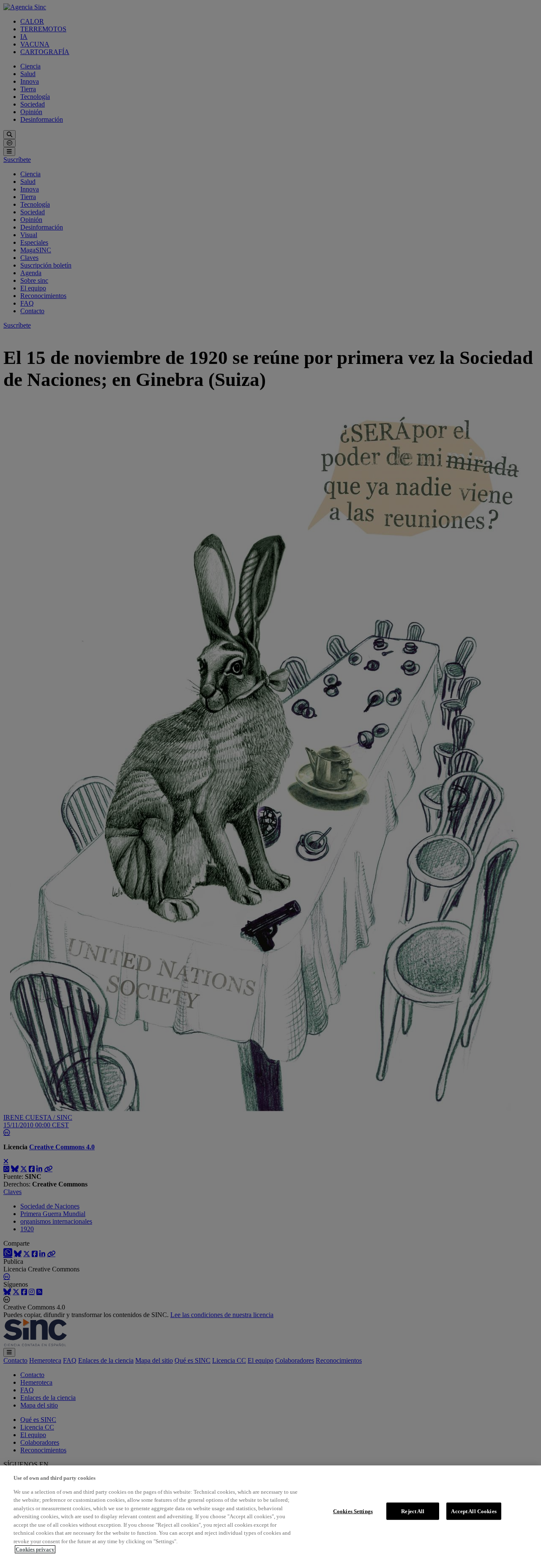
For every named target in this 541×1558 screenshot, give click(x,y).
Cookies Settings (353, 1511)
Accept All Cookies (473, 1511)
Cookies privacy (35, 1549)
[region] (270, 1511)
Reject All (412, 1511)
